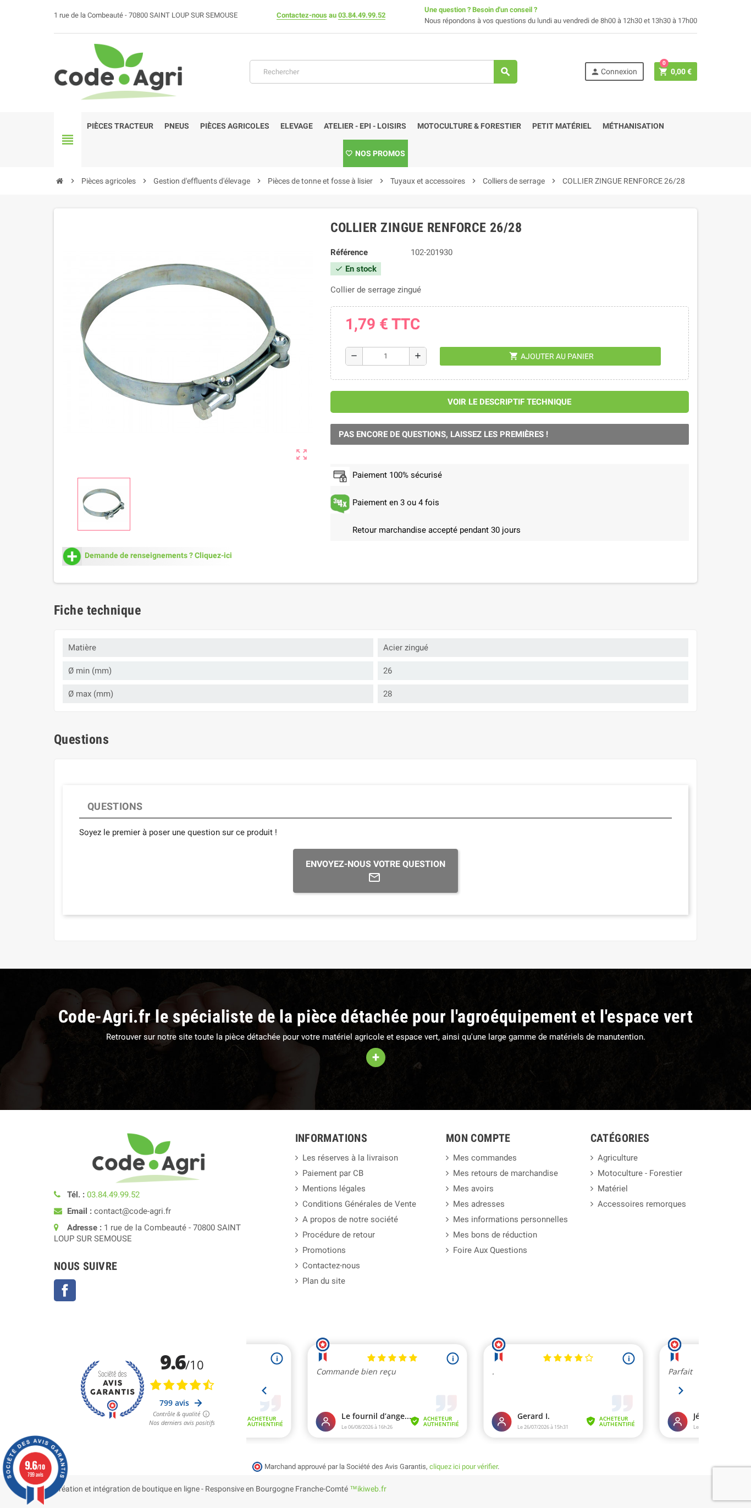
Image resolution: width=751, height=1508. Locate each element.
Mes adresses (479, 1204)
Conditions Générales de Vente (359, 1204)
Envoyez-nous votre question (375, 864)
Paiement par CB (332, 1173)
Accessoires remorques (642, 1204)
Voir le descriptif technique (509, 402)
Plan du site (323, 1281)
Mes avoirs (473, 1189)
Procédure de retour (338, 1235)
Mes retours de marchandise (505, 1173)
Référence (349, 252)
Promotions (324, 1250)
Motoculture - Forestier (640, 1173)
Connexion (613, 71)
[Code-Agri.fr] (118, 71)
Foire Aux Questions (490, 1250)
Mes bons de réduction (495, 1235)
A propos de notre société (350, 1219)
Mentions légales (334, 1189)
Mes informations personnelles (510, 1219)
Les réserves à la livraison (350, 1158)
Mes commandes (485, 1158)
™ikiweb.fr (368, 1488)
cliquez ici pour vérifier (463, 1466)
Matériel (613, 1189)
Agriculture (618, 1158)
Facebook (65, 1290)
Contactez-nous (302, 15)
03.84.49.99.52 (361, 15)
